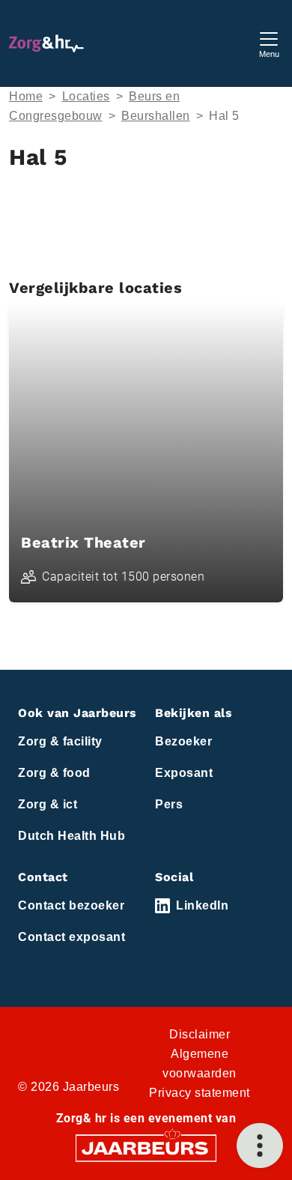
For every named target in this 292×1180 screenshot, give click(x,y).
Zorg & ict (47, 804)
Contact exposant (71, 937)
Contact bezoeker (71, 905)
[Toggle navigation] (269, 43)
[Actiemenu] (260, 1145)
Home (26, 96)
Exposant (184, 772)
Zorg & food (54, 772)
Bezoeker (183, 741)
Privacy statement (199, 1092)
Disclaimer (199, 1034)
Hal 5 (224, 115)
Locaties (86, 96)
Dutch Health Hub (71, 835)
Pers (169, 804)
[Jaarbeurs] (146, 1147)
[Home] (46, 43)
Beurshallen (155, 115)
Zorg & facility (60, 741)
